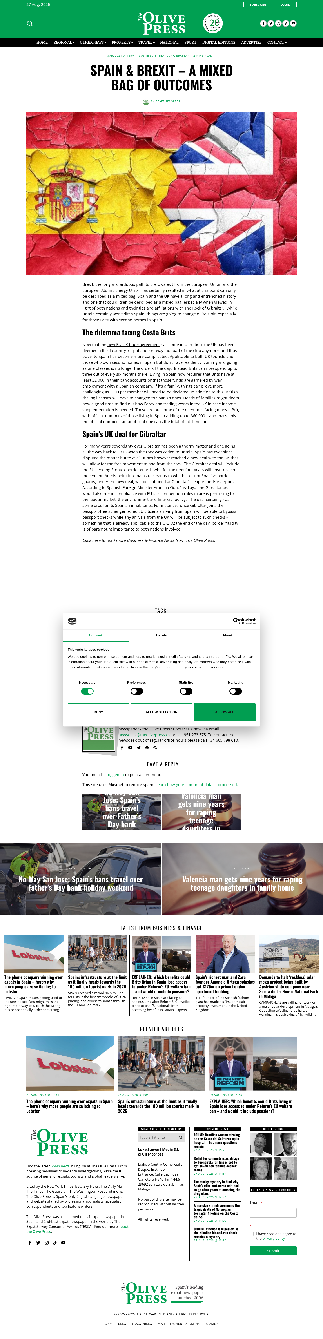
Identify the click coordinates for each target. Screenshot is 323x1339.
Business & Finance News (150, 540)
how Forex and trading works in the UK (171, 403)
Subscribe (258, 4)
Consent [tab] (95, 635)
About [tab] (227, 635)
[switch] (137, 691)
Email (256, 1203)
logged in (115, 774)
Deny (98, 712)
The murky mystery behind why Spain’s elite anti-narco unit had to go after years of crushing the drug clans (217, 1187)
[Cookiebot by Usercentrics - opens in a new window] (236, 621)
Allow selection (162, 712)
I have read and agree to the (276, 1236)
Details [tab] (161, 635)
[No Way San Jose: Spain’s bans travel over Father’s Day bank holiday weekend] (121, 812)
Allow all (224, 712)
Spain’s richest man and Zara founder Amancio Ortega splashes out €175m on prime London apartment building (225, 984)
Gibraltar (181, 56)
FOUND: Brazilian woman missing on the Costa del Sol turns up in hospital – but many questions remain (217, 1140)
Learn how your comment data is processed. (197, 784)
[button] (180, 1137)
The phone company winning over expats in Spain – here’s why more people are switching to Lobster (33, 984)
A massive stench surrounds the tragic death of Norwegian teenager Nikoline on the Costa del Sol (217, 1211)
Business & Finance (155, 56)
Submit (273, 1250)
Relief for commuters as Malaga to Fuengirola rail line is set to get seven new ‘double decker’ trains (216, 1164)
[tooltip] (263, 23)
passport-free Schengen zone (109, 511)
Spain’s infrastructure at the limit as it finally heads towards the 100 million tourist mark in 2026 (97, 982)
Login (285, 4)
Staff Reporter (168, 101)
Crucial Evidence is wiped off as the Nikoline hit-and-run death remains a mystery (216, 1233)
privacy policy (274, 1238)
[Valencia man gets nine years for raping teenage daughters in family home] (201, 812)
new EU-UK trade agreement (133, 344)
